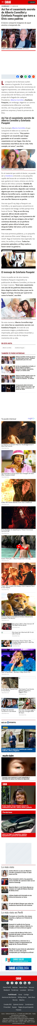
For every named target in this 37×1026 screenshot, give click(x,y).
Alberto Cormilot (17, 100)
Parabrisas (14, 990)
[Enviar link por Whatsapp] (25, 76)
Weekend (7, 990)
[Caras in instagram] (7, 983)
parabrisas (18, 812)
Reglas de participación (25, 1007)
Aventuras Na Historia (9, 997)
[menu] (2, 2)
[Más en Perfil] (11, 722)
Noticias (15, 987)
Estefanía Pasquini (19, 347)
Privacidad (7, 1007)
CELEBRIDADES (5, 6)
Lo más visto (7, 867)
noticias (18, 727)
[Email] (33, 76)
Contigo (26, 994)
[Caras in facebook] (12, 983)
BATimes (30, 990)
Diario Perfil (7, 987)
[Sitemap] (29, 983)
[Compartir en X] (21, 76)
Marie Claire (23, 987)
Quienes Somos (18, 1004)
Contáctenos (29, 1004)
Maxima (21, 1000)
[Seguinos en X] (16, 983)
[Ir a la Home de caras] (8, 3)
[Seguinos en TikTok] (20, 983)
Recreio (15, 1000)
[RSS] (25, 983)
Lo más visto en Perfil (12, 912)
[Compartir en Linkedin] (29, 76)
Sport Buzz (31, 997)
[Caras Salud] (18, 962)
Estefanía (9, 176)
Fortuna (31, 987)
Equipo (14, 1007)
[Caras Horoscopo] (18, 970)
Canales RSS (8, 1004)
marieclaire (18, 756)
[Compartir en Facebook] (17, 76)
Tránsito (18, 1010)
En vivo (32, 2)
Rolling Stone (22, 997)
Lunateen (23, 990)
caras (18, 784)
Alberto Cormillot (19, 128)
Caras (20, 994)
